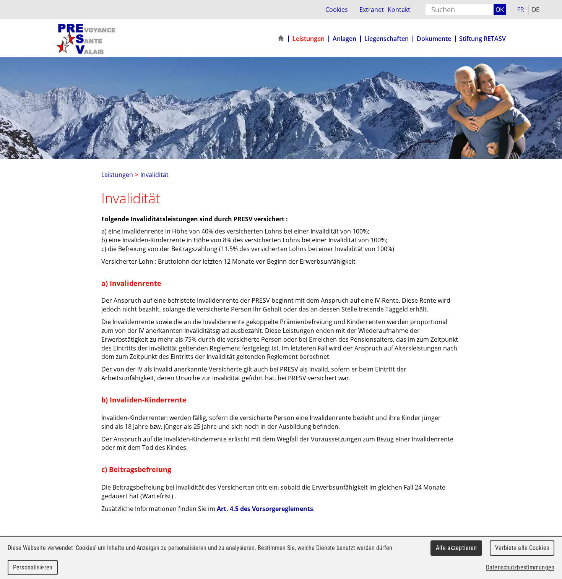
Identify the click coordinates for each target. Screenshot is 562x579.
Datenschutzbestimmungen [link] (520, 567)
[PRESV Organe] (280, 38)
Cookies (336, 9)
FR (520, 9)
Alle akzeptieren (456, 547)
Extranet (371, 9)
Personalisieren (32, 567)
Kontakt (399, 9)
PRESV (100, 38)
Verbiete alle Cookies (522, 547)
